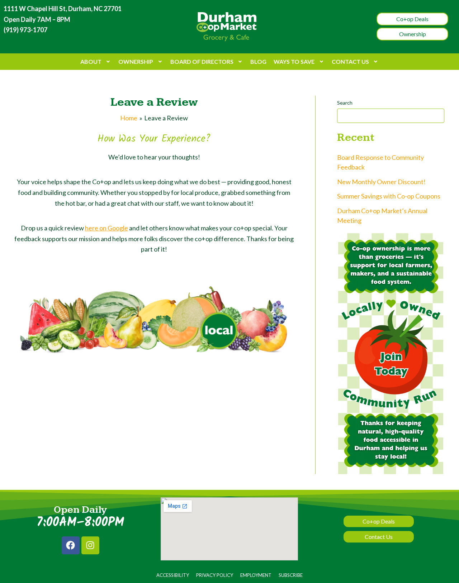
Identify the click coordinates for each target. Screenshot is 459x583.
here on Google (106, 228)
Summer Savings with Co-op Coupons (388, 196)
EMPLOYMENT (255, 575)
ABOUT (90, 61)
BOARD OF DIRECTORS (201, 61)
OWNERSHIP (135, 61)
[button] (96, 61)
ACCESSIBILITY (172, 575)
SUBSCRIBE (291, 575)
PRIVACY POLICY (214, 575)
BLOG (258, 61)
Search (344, 103)
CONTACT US (350, 61)
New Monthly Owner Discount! (381, 182)
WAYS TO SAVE (294, 61)
